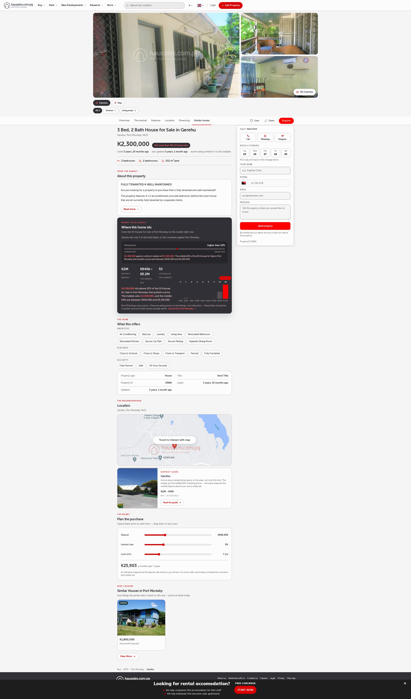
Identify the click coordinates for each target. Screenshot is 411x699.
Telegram (282, 139)
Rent (51, 5)
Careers (264, 678)
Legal (272, 678)
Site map (291, 678)
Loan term (126, 554)
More (110, 5)
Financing (184, 120)
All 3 (98, 110)
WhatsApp (265, 139)
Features (155, 120)
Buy (40, 5)
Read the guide (170, 502)
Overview (124, 120)
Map (120, 103)
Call (248, 139)
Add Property (232, 5)
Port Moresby (137, 669)
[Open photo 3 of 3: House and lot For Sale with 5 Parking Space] (279, 77)
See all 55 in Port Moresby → (182, 309)
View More (126, 656)
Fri (275, 153)
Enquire (286, 120)
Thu (265, 153)
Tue (244, 153)
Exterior (111, 110)
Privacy (281, 678)
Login (213, 5)
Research (95, 5)
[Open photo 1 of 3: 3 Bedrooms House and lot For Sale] (166, 55)
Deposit (125, 535)
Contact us (252, 678)
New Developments (72, 5)
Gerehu (150, 669)
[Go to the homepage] (18, 5)
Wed (255, 153)
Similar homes (202, 120)
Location (170, 120)
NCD (126, 669)
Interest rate (127, 544)
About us (222, 678)
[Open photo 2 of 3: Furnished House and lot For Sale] (279, 33)
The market (140, 120)
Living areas (129, 110)
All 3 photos (306, 92)
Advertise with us (236, 678)
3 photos (103, 103)
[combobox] (157, 5)
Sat (285, 153)
